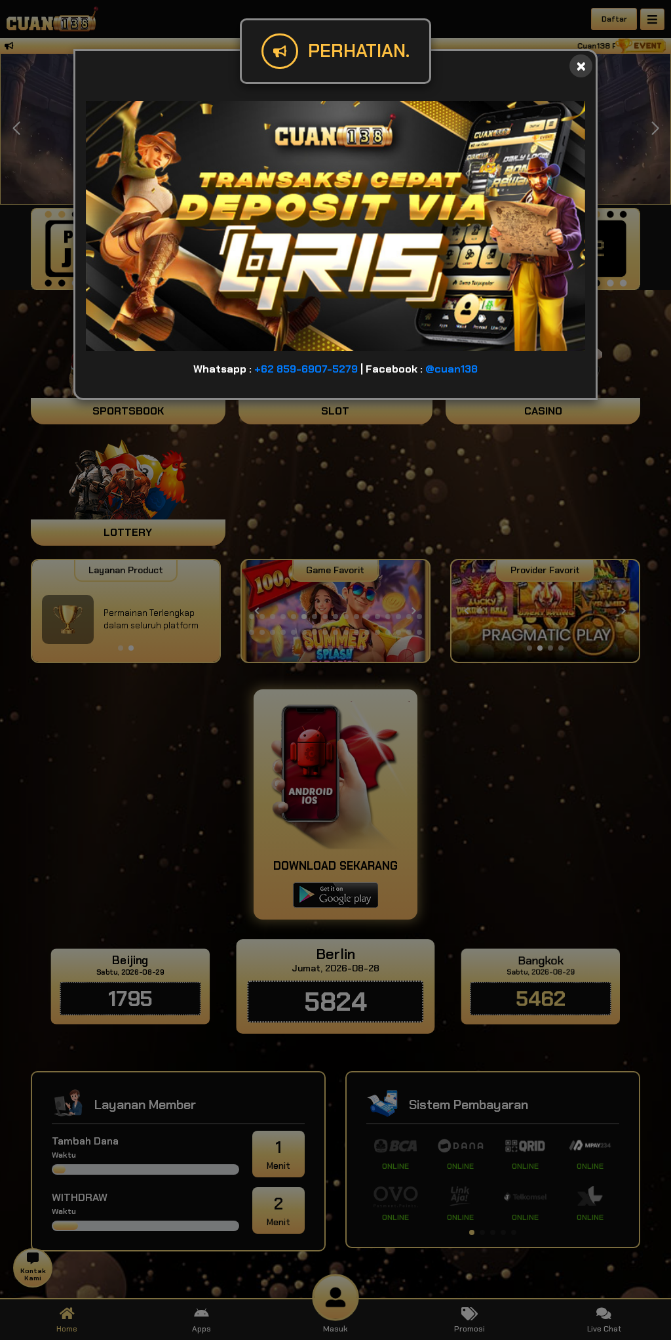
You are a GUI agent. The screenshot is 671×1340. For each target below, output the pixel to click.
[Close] (580, 65)
